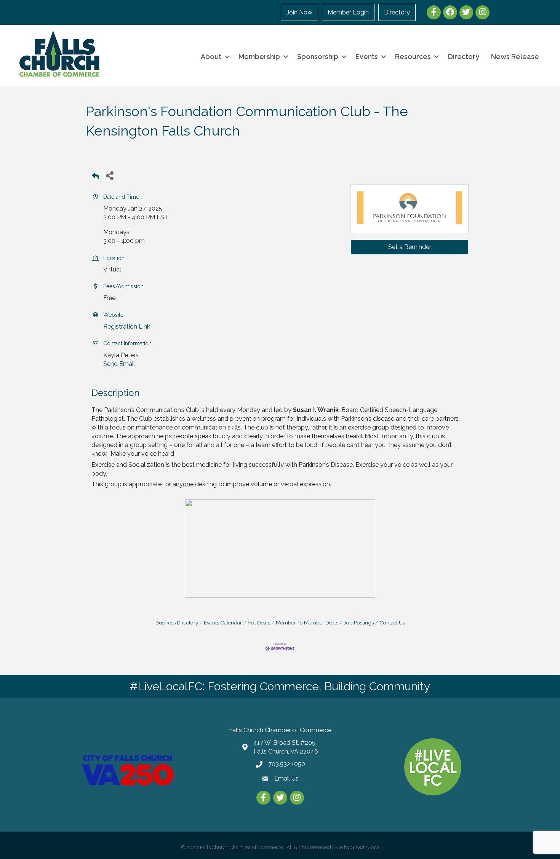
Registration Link (126, 326)
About (211, 57)
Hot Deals (259, 623)
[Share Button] (109, 175)
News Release (515, 57)
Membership (259, 57)
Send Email (119, 363)
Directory (397, 12)
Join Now (299, 12)
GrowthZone (365, 847)
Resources (413, 57)
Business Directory (176, 623)
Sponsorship (317, 57)
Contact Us (392, 623)
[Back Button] (95, 177)
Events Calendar (223, 623)
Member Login (348, 12)
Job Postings (359, 623)
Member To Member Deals (307, 623)
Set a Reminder (409, 247)
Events (366, 57)
